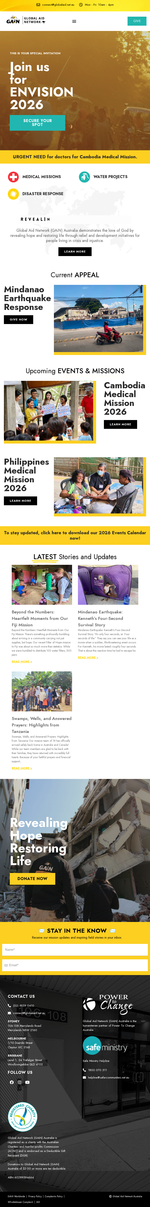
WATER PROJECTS (111, 177)
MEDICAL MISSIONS (41, 177)
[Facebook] (12, 1082)
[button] (74, 21)
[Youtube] (27, 1082)
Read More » (22, 661)
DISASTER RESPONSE (42, 194)
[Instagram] (19, 1082)
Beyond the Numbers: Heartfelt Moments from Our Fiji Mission (40, 618)
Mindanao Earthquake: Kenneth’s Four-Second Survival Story (100, 618)
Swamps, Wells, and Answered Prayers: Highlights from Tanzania (41, 724)
